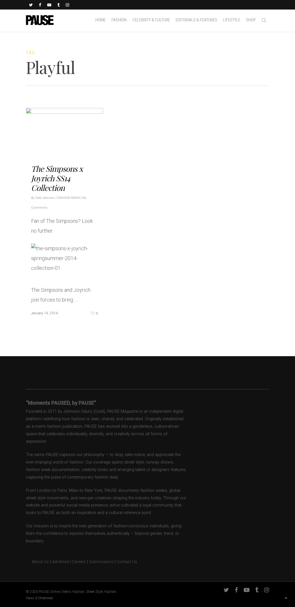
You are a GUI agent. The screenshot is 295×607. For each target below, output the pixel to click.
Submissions (101, 561)
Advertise (60, 561)
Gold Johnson (45, 198)
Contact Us (127, 561)
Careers (79, 561)
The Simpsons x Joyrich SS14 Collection (57, 178)
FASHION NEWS (68, 198)
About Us (37, 561)
